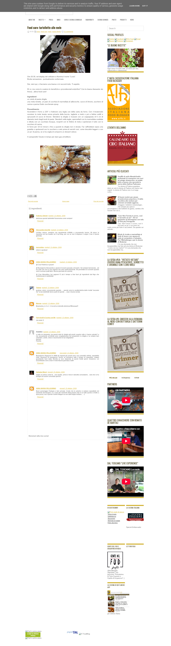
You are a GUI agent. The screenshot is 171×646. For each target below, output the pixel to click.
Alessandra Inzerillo (43, 230)
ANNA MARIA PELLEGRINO (46, 262)
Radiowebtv (90, 19)
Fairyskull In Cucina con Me (46, 318)
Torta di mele (112, 514)
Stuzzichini (111, 518)
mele (49, 32)
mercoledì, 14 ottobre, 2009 (69, 353)
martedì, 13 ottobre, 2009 (56, 216)
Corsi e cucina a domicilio (73, 19)
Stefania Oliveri (41, 372)
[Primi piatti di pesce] (116, 512)
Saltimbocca (112, 516)
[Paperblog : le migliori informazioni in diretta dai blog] (72, 634)
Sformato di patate (114, 521)
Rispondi (40, 221)
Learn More (134, 6)
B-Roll (137, 378)
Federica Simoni (42, 216)
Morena (38, 303)
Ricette (42, 19)
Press (51, 19)
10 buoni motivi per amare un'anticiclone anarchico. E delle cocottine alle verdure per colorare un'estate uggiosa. (130, 200)
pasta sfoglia (56, 32)
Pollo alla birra (113, 523)
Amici (58, 19)
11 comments (68, 32)
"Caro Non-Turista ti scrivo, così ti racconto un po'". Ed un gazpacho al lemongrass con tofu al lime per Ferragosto (131, 218)
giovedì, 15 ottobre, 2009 (56, 372)
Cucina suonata (103, 19)
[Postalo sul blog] (31, 196)
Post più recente (33, 201)
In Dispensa (126, 378)
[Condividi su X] (33, 196)
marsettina (40, 247)
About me (32, 19)
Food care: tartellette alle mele (44, 27)
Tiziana (38, 288)
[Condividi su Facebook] (35, 196)
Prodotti (123, 19)
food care (44, 32)
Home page (65, 201)
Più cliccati (113, 378)
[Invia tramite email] (28, 196)
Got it (145, 6)
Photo (114, 19)
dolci (38, 32)
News (132, 19)
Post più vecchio (99, 201)
